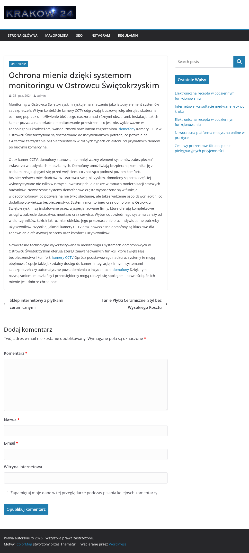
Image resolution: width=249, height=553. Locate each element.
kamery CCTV (62, 257)
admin (41, 96)
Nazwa (12, 420)
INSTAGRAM (100, 35)
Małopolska (56, 35)
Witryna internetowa (23, 466)
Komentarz (15, 353)
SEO (79, 35)
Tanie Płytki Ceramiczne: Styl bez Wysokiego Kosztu (132, 304)
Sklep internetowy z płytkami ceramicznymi (36, 304)
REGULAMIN (128, 35)
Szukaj (239, 61)
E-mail (11, 443)
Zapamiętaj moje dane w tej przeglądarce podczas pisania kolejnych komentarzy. (84, 492)
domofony (127, 129)
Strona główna (22, 35)
